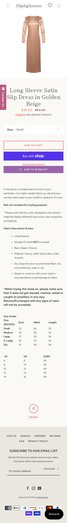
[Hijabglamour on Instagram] (33, 488)
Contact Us (3, 98)
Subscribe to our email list (33, 451)
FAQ (21, 441)
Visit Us (11, 436)
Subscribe (49, 469)
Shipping (20, 114)
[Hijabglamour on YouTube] (39, 488)
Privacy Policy (38, 441)
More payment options (34, 164)
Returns (55, 436)
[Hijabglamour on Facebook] (27, 488)
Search (25, 436)
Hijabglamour (29, 5)
